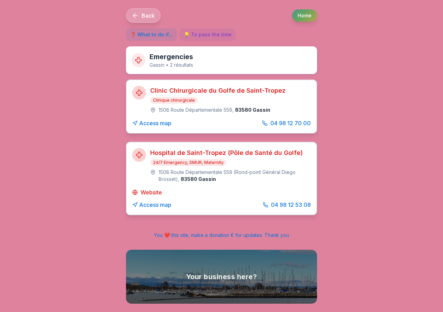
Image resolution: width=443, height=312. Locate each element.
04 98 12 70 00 (290, 123)
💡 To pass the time (208, 34)
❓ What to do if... (151, 34)
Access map (155, 123)
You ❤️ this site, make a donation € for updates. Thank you (221, 235)
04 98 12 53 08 (291, 204)
